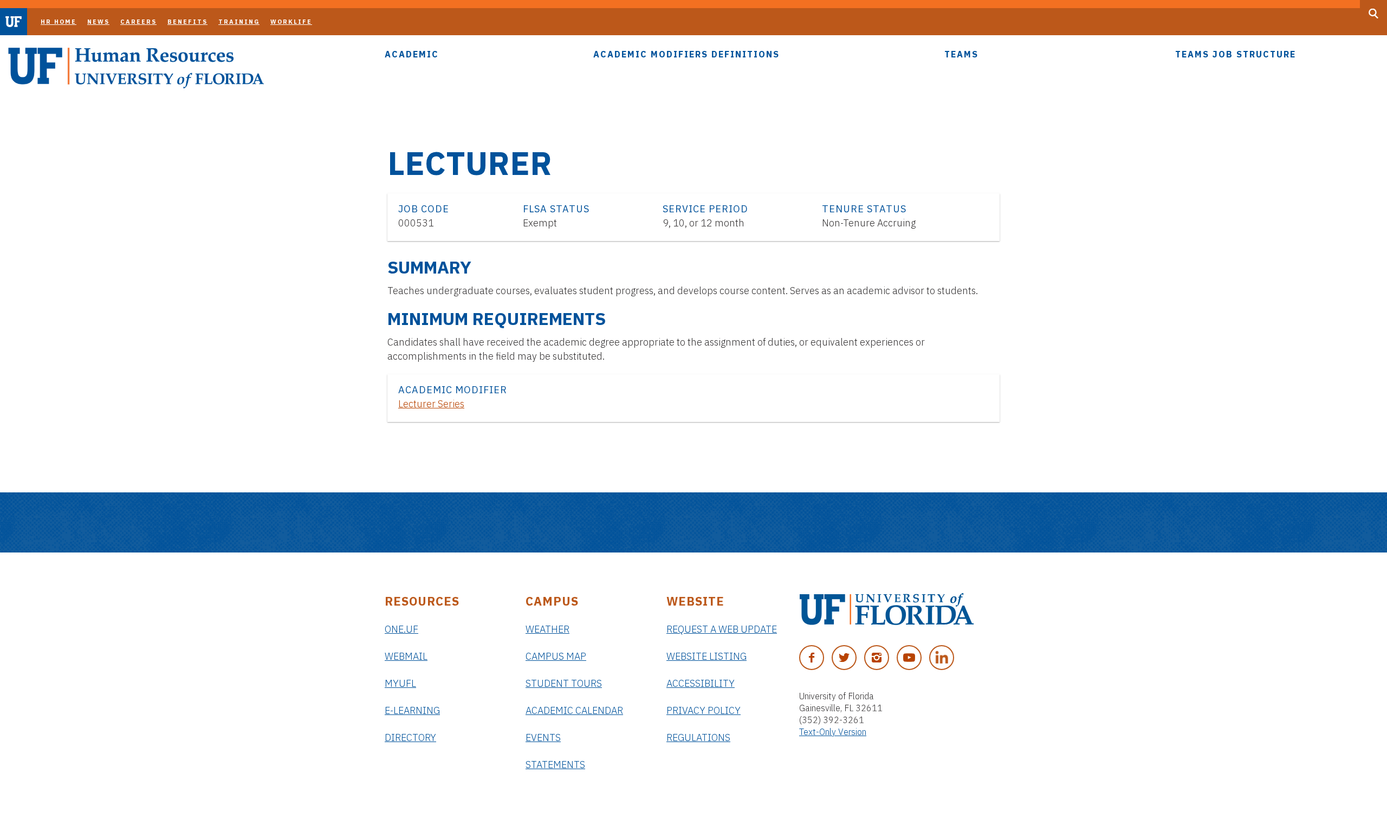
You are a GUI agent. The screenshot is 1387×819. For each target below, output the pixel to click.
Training (239, 21)
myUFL (400, 683)
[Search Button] (1373, 13)
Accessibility (700, 683)
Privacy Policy (703, 710)
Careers (138, 21)
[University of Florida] (886, 609)
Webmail (406, 656)
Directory (410, 737)
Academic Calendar (574, 710)
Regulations (698, 737)
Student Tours (564, 683)
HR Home (58, 21)
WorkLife (291, 21)
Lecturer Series (431, 404)
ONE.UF (401, 629)
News (98, 21)
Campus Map (556, 656)
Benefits (187, 21)
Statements (555, 764)
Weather (547, 629)
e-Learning (412, 710)
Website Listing (706, 656)
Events (543, 737)
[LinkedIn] (941, 657)
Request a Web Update (721, 629)
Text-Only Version (832, 731)
